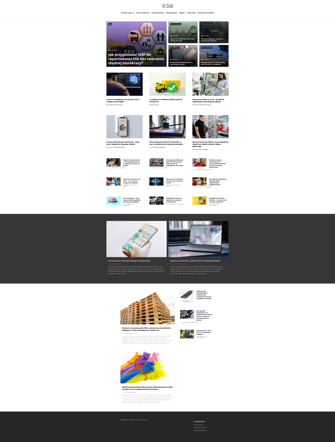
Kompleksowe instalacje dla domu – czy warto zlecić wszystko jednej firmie (217, 200)
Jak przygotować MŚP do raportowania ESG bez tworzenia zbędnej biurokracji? (136, 58)
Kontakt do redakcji (200, 427)
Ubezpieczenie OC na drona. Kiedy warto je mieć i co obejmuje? (213, 63)
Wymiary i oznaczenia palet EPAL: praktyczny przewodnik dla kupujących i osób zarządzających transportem (146, 329)
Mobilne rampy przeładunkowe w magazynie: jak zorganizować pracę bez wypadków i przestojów (204, 294)
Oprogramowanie (157, 13)
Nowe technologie (143, 13)
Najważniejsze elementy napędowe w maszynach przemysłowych (174, 200)
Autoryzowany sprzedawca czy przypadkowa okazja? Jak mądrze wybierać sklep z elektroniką (210, 144)
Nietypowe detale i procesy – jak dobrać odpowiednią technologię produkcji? (208, 100)
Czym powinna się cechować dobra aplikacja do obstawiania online (129, 261)
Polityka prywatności (200, 430)
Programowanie (171, 13)
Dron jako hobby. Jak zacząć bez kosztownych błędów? (212, 40)
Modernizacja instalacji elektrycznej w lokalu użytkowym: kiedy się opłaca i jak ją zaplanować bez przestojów (147, 388)
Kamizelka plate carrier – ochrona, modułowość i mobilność (204, 332)
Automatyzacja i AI (127, 13)
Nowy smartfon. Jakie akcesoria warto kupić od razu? (181, 63)
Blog (110, 24)
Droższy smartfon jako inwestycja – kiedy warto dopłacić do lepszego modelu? (122, 143)
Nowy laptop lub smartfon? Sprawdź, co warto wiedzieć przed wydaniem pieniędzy (166, 143)
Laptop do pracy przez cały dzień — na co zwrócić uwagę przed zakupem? (131, 181)
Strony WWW (191, 13)
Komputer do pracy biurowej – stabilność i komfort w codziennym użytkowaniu (195, 261)
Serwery (182, 13)
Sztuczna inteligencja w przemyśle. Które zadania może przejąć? (122, 100)
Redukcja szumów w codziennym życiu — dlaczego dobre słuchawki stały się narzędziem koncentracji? (217, 163)
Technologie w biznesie (206, 13)
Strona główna (198, 425)
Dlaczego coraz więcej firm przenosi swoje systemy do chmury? (174, 181)
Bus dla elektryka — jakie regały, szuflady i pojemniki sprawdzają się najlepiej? (131, 200)
